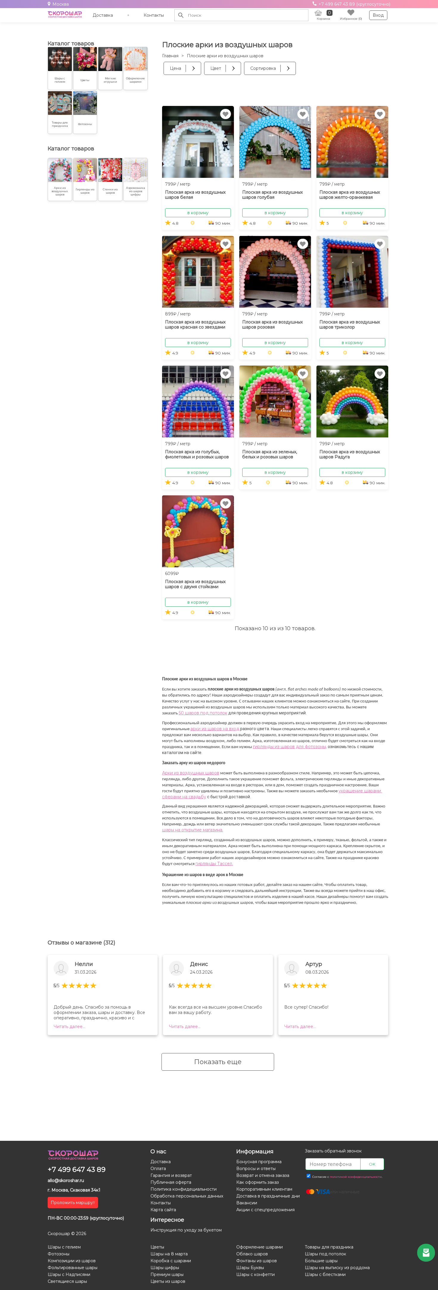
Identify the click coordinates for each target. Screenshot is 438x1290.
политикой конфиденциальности (356, 1177)
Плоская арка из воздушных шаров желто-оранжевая (349, 194)
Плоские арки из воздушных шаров (225, 55)
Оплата (158, 1168)
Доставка (103, 15)
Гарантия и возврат (171, 1175)
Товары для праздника (329, 1247)
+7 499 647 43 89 (76, 1169)
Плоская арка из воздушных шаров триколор (349, 324)
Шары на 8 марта (169, 1254)
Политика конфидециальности (183, 1189)
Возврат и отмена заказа (262, 1175)
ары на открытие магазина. (194, 830)
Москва (60, 4)
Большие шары (321, 1260)
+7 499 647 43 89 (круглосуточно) (353, 4)
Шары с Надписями (69, 1274)
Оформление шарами (259, 1247)
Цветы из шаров (167, 1281)
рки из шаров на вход (216, 728)
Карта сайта (163, 1209)
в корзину (198, 212)
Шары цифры (164, 1267)
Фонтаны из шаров (256, 1260)
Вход (378, 15)
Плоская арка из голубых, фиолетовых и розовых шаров (197, 454)
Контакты (154, 15)
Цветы (157, 1247)
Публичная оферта (170, 1182)
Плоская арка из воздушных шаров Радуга (349, 454)
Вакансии (246, 1203)
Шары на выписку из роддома (337, 1267)
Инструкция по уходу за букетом (186, 1230)
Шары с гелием (64, 1247)
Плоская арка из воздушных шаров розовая (272, 324)
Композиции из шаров (72, 1260)
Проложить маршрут (73, 1202)
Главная (170, 55)
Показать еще (218, 1062)
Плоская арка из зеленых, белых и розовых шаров (269, 454)
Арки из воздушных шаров (190, 773)
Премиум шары (167, 1274)
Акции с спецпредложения (265, 1209)
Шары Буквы (250, 1267)
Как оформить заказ (257, 1182)
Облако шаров (252, 1254)
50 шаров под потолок (203, 713)
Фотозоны (58, 1254)
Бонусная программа (259, 1161)
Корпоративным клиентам (264, 1189)
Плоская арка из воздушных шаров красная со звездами (195, 324)
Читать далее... (69, 1026)
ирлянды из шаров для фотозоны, (291, 746)
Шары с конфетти (255, 1274)
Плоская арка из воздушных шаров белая (195, 194)
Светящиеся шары (67, 1281)
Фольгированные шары (72, 1267)
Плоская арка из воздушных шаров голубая (272, 194)
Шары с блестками (325, 1274)
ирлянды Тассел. (215, 863)
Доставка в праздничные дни (268, 1196)
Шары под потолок (325, 1254)
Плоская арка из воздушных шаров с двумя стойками (195, 584)
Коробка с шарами (170, 1260)
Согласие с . (346, 1177)
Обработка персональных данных (186, 1196)
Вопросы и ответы (256, 1168)
